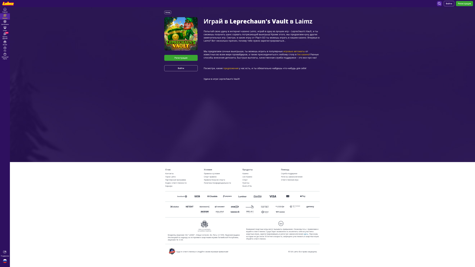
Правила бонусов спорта (214, 180)
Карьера (168, 186)
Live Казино (247, 177)
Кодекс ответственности (176, 183)
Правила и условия (212, 173)
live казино (303, 54)
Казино (245, 173)
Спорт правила (210, 177)
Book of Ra (247, 186)
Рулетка (245, 183)
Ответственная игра (289, 180)
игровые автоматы (294, 51)
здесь (306, 234)
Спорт (245, 180)
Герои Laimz (170, 177)
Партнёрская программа (175, 180)
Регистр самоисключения (291, 177)
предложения (230, 68)
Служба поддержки (289, 173)
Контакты (169, 173)
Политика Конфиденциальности (217, 183)
